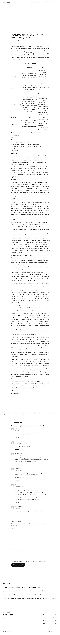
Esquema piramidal (15, 400)
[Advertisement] (30, 16)
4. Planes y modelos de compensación (21, 142)
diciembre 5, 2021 (18, 468)
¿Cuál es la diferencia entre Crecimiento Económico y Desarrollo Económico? (39, 413)
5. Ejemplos (14, 148)
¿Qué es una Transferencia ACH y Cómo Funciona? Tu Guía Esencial (21, 587)
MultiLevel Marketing (16, 393)
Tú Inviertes (8, 614)
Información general (24, 40)
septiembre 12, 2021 (18, 441)
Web (12, 555)
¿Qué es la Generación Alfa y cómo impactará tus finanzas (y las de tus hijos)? (24, 591)
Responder (17, 437)
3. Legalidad (14, 140)
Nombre (13, 544)
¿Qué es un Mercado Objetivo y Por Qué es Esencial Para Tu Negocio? (22, 594)
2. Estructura (14, 138)
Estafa (21, 400)
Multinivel (29, 400)
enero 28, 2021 (18, 428)
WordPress (55, 631)
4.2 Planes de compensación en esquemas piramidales (26, 146)
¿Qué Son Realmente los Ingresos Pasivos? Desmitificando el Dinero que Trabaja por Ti (25, 599)
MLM (25, 400)
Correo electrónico (15, 549)
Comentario (13, 528)
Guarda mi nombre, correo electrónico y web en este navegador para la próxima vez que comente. (30, 561)
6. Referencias (15, 150)
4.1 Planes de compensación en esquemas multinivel (25, 144)
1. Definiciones (15, 136)
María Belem (17, 40)
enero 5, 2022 (17, 484)
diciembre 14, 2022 (18, 506)
